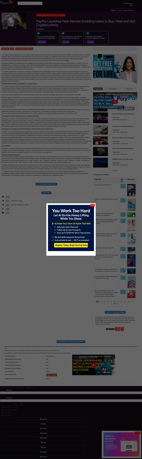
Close (92, 205)
